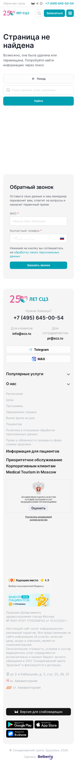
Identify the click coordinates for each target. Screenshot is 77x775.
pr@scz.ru (55, 338)
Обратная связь (14, 3)
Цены (10, 400)
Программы (14, 406)
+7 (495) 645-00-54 (59, 3)
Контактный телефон (26, 230)
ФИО (14, 213)
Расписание (14, 393)
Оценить (38, 508)
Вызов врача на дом (20, 418)
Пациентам (14, 424)
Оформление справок (21, 412)
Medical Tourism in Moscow (31, 472)
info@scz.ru (21, 334)
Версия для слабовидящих (41, 712)
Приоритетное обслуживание (34, 460)
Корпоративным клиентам (31, 466)
